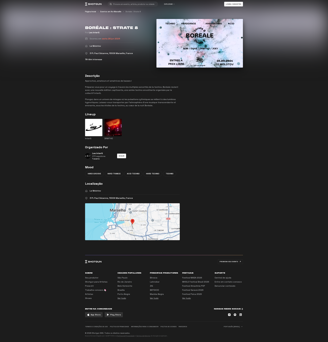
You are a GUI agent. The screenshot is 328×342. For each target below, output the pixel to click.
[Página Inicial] (93, 4)
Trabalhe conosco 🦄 (95, 290)
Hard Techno (152, 173)
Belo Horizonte (124, 286)
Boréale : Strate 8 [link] (133, 11)
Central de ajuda (223, 277)
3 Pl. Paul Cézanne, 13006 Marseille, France (111, 198)
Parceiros (183, 327)
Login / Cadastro (233, 4)
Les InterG (94, 32)
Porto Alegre (123, 294)
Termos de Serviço (143, 336)
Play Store (115, 315)
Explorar (168, 4)
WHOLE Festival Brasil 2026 (195, 281)
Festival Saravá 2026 (192, 290)
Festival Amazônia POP (193, 286)
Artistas (89, 294)
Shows (88, 298)
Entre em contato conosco (228, 281)
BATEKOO (154, 290)
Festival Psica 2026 (192, 294)
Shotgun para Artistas (96, 281)
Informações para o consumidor (144, 327)
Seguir (122, 156)
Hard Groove (94, 173)
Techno (169, 173)
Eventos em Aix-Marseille (110, 11)
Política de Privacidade (125, 336)
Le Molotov (95, 190)
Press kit (89, 286)
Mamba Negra (157, 294)
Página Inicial (90, 11)
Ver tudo (121, 298)
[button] (121, 156)
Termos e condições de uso (96, 327)
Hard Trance (114, 173)
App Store (96, 315)
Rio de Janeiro (124, 281)
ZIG (151, 286)
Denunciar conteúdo (225, 286)
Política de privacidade (119, 327)
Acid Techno (133, 173)
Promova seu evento (229, 262)
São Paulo (122, 277)
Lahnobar (155, 281)
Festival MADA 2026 (192, 277)
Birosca (153, 277)
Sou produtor (91, 277)
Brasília (121, 290)
